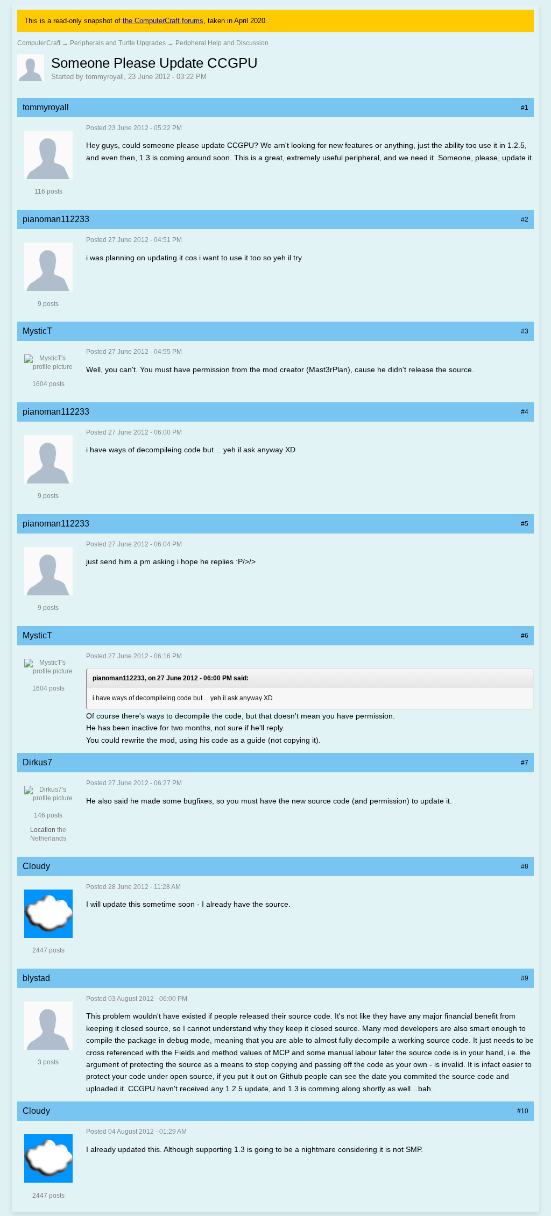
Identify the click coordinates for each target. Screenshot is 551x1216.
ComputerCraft (38, 43)
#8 (524, 866)
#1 (524, 107)
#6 (524, 635)
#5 (524, 524)
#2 (524, 219)
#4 (524, 412)
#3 (524, 331)
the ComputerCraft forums (163, 21)
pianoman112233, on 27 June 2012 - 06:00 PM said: (171, 678)
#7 (524, 762)
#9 (524, 978)
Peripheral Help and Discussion (222, 43)
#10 (522, 1111)
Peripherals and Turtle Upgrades (118, 43)
